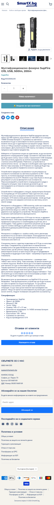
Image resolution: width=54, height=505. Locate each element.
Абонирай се (27, 410)
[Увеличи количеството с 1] (23, 88)
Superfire (5, 75)
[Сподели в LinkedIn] (12, 117)
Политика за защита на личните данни (16, 440)
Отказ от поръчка (8, 448)
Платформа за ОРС (9, 452)
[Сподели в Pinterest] (17, 117)
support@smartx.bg (9, 370)
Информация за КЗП (9, 455)
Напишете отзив (27, 342)
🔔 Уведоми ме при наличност (27, 106)
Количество (6, 83)
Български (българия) (26, 469)
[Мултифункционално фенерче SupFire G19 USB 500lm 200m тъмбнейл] (5, 59)
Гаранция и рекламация (11, 444)
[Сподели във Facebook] (3, 117)
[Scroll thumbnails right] (50, 58)
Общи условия (7, 436)
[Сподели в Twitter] (8, 117)
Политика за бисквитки (10, 459)
